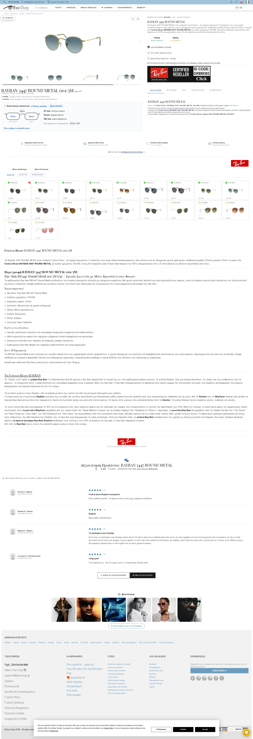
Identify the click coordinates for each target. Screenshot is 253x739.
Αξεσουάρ (37, 175)
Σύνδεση (153, 664)
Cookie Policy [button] (108, 728)
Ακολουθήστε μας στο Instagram (127, 626)
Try (184, 90)
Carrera (32, 642)
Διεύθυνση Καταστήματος (19, 691)
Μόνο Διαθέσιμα (20, 169)
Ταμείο (152, 687)
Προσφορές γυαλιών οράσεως (120, 690)
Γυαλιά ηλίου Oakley (116, 680)
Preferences (161, 729)
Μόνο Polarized (41, 169)
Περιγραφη (156, 90)
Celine (107, 642)
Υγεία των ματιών (115, 667)
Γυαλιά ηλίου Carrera (117, 670)
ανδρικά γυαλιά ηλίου (132, 152)
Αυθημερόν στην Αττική (34, 2)
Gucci (59, 642)
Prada (66, 642)
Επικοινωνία (11, 686)
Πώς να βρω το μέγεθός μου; (17, 128)
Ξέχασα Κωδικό (155, 683)
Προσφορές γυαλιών (116, 683)
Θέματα (141, 8)
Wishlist (152, 677)
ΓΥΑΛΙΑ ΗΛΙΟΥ (14, 14)
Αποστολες (198, 90)
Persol (24, 642)
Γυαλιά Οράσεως (166, 642)
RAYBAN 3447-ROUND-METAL (34, 14)
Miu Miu (75, 642)
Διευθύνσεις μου (156, 670)
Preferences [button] (54, 731)
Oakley (16, 642)
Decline (183, 729)
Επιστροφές (74, 694)
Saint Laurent (96, 642)
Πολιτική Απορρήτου (16, 708)
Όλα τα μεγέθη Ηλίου (117, 693)
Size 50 (23, 175)
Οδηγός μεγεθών (40, 106)
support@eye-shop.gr (17, 675)
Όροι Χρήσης (74, 681)
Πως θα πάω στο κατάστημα (84, 668)
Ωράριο (8, 681)
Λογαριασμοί (74, 686)
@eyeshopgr (128, 594)
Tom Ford (84, 642)
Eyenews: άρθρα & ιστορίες (119, 664)
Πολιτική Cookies (14, 713)
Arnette (51, 642)
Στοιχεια (172, 90)
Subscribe (218, 670)
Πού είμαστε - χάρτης (80, 664)
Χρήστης (152, 674)
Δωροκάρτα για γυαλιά (117, 687)
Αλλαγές (72, 690)
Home (7, 14)
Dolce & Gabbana (129, 642)
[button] (43, 7)
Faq (69, 673)
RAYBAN (22, 14)
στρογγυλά (233, 105)
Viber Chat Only (14, 670)
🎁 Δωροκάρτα (76, 677)
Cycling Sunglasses (116, 674)
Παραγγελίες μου (156, 680)
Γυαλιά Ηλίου (12, 697)
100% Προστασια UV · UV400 (163, 59)
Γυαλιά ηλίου (113, 677)
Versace (115, 642)
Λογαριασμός (154, 667)
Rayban (7, 642)
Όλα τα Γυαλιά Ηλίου (148, 642)
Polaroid (41, 642)
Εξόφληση (215, 90)
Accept (205, 729)
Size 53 (10, 175)
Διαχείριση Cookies (15, 718)
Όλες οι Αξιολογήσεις (113, 575)
